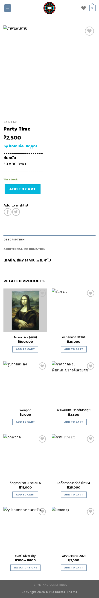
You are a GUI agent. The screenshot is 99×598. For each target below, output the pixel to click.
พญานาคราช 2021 (73, 556)
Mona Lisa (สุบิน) (25, 337)
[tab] (49, 239)
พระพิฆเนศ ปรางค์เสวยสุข (73, 410)
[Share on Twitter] (16, 212)
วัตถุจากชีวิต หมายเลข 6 (25, 483)
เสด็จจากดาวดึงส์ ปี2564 (74, 483)
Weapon (25, 410)
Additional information (24, 249)
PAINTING (10, 122)
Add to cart (22, 189)
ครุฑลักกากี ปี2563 (73, 337)
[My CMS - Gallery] (49, 8)
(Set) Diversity (25, 556)
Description (13, 239)
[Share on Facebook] (8, 212)
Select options (25, 567)
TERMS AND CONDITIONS (49, 585)
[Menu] (8, 8)
